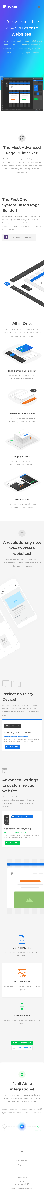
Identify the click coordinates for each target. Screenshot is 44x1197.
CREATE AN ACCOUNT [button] (22, 1048)
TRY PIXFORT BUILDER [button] (23, 1043)
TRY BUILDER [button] (13, 746)
